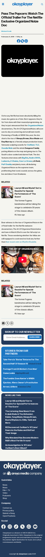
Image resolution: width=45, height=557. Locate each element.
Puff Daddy (6, 164)
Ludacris (5, 161)
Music (5, 487)
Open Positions (9, 516)
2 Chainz (14, 161)
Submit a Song (9, 513)
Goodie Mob (7, 148)
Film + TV (6, 490)
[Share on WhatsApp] (26, 41)
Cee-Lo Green (25, 161)
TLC (37, 145)
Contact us (7, 508)
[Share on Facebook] (18, 41)
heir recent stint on (21, 242)
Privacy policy (8, 511)
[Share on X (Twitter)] (22, 41)
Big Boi (25, 158)
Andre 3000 (34, 158)
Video (5, 493)
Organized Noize (35, 125)
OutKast (31, 145)
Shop (5, 498)
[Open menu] (3, 4)
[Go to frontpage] (22, 4)
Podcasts (7, 495)
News (5, 485)
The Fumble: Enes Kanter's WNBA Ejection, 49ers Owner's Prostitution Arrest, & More (20, 382)
